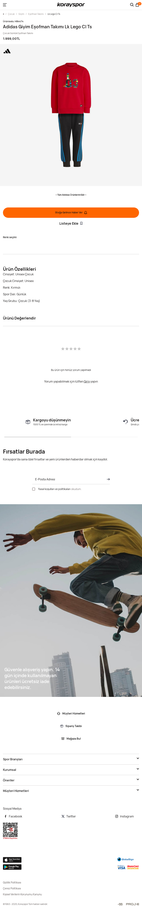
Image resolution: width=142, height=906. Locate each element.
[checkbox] (33, 489)
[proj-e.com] (132, 904)
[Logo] (71, 5)
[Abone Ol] (107, 479)
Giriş (87, 381)
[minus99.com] (120, 904)
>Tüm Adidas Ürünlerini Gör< (71, 194)
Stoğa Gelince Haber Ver (69, 212)
